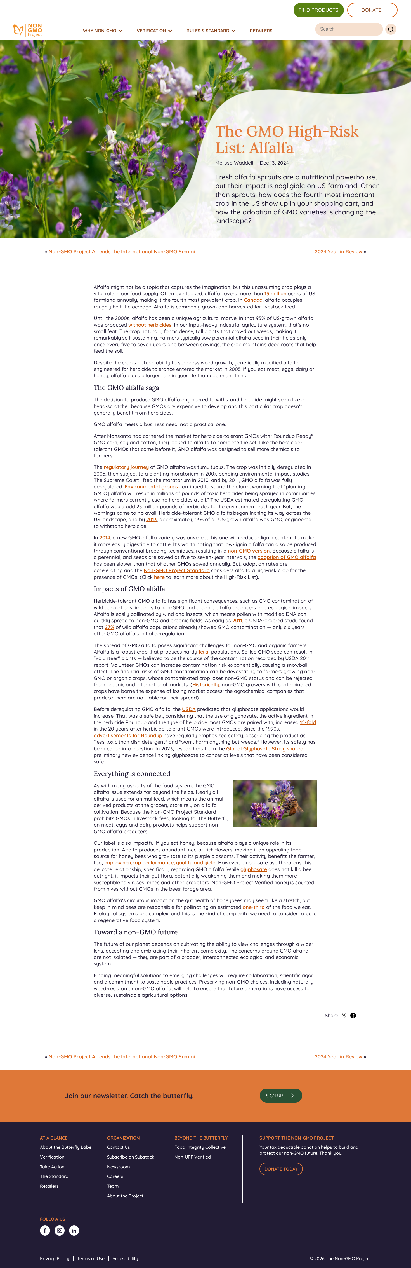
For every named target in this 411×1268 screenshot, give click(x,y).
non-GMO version (249, 551)
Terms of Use (91, 1258)
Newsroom (118, 1166)
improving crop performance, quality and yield (160, 862)
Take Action (52, 1166)
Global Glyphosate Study (255, 748)
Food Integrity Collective (200, 1147)
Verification (52, 1157)
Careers (115, 1176)
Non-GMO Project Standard (177, 570)
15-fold (308, 722)
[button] (281, 1096)
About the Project (125, 1196)
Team (113, 1186)
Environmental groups (151, 486)
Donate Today (281, 1169)
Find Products (318, 10)
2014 (105, 537)
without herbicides (149, 325)
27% (109, 627)
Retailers (49, 1186)
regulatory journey (126, 467)
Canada (253, 300)
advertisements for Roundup (128, 735)
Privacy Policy (54, 1258)
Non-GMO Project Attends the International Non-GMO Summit (123, 251)
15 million (275, 293)
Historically (205, 684)
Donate (371, 10)
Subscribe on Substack (130, 1157)
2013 (151, 519)
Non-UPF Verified (192, 1157)
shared (295, 748)
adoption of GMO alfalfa (287, 557)
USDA (189, 709)
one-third (253, 907)
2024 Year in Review (338, 251)
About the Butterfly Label (66, 1147)
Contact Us (118, 1147)
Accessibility (125, 1258)
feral (204, 652)
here (159, 577)
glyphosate (253, 869)
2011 (237, 620)
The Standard (54, 1176)
